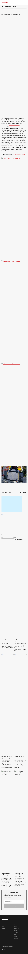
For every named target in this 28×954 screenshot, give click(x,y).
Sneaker (19, 486)
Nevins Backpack (19, 756)
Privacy (3, 926)
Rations (15, 930)
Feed (6, 950)
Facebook (2, 950)
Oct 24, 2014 (7, 10)
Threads (16, 932)
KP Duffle (4, 640)
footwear (13, 486)
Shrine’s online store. (20, 154)
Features (16, 938)
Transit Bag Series (6, 756)
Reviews (15, 936)
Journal (15, 934)
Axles (15, 924)
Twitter (4, 950)
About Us (3, 924)
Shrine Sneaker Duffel (14, 125)
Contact (3, 928)
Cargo (15, 926)
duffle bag (7, 486)
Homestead (16, 928)
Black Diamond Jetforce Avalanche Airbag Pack (19, 874)
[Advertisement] (11, 504)
